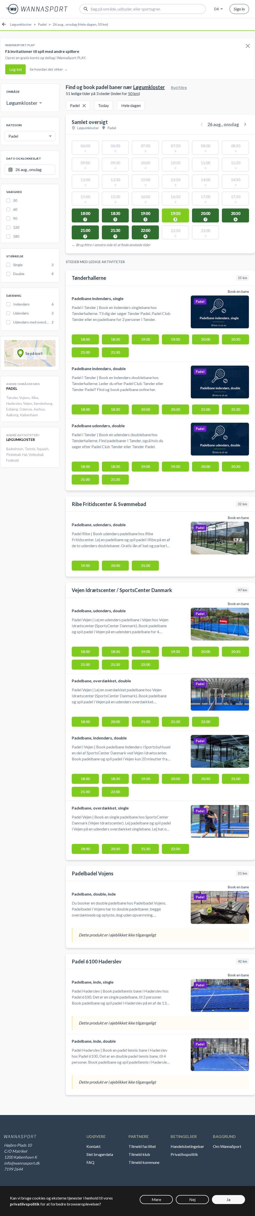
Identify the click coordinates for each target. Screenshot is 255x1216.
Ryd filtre (179, 87)
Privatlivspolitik (184, 1154)
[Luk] (248, 46)
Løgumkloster (21, 24)
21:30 (115, 352)
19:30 (175, 339)
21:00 (85, 352)
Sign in (239, 8)
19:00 (145, 339)
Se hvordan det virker (48, 69)
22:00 (145, 664)
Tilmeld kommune (143, 1162)
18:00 (85, 339)
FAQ (90, 1162)
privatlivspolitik (25, 1204)
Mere (156, 1199)
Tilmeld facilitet (142, 1146)
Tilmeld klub (139, 1154)
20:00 (205, 339)
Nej (192, 1199)
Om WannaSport (227, 1146)
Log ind (15, 69)
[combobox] (218, 9)
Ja (228, 1199)
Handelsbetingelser (187, 1146)
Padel (42, 24)
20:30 (235, 339)
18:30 (115, 339)
